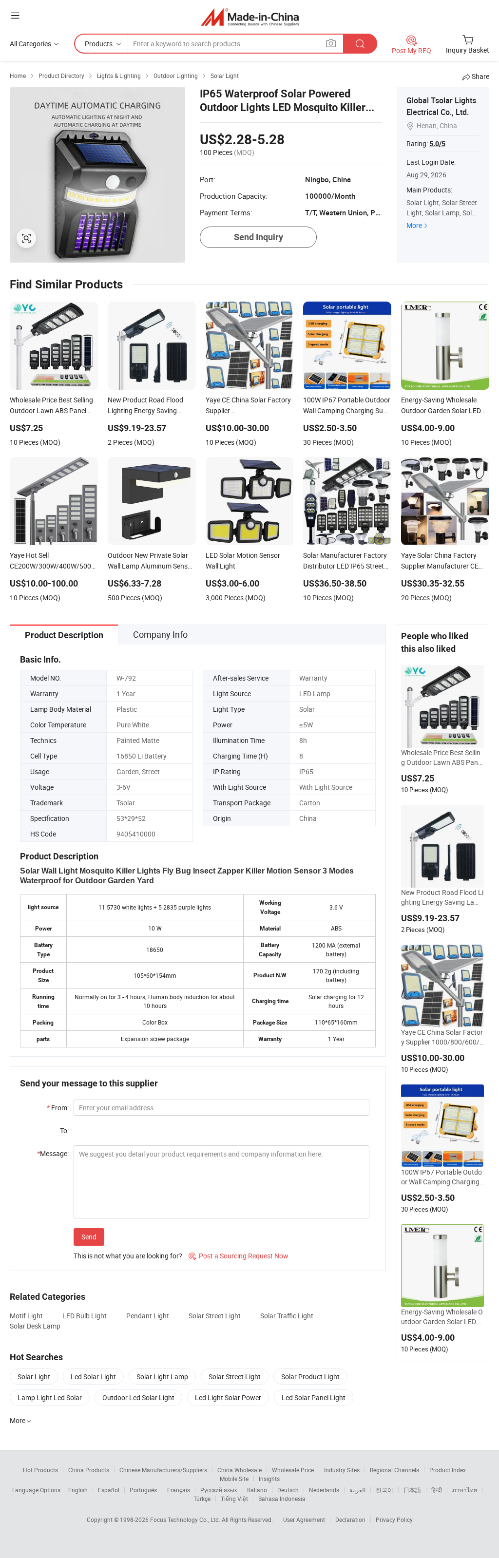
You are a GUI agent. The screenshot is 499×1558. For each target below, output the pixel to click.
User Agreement (304, 1519)
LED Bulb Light (84, 1315)
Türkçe (202, 1498)
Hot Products (40, 1470)
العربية (357, 1490)
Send (88, 1236)
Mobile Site (234, 1478)
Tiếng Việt (234, 1498)
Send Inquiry (258, 237)
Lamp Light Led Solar (50, 1397)
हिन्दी (436, 1490)
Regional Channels (394, 1470)
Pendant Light (147, 1315)
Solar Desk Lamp (35, 1325)
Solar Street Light (215, 1315)
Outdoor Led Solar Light (138, 1397)
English (78, 1490)
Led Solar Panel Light (313, 1397)
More (414, 225)
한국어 (384, 1490)
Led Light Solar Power (228, 1397)
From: (58, 1107)
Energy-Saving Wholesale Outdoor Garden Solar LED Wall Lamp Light (442, 1317)
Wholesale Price (293, 1470)
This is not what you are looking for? (128, 1255)
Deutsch (288, 1490)
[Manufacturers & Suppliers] (250, 16)
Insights (269, 1478)
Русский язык (218, 1490)
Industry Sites (342, 1470)
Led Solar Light (93, 1376)
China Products (88, 1470)
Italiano (257, 1490)
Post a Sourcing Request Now (238, 1255)
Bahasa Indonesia (282, 1498)
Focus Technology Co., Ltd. (186, 1519)
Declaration (350, 1519)
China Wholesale (239, 1470)
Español (108, 1490)
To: (64, 1130)
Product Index (447, 1470)
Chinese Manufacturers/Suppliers (163, 1470)
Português (143, 1490)
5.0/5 (437, 144)
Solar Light (34, 1376)
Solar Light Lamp (162, 1376)
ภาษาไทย (464, 1490)
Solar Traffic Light (286, 1315)
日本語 (412, 1490)
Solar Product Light (310, 1376)
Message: (53, 1153)
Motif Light (26, 1315)
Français (178, 1490)
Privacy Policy (394, 1519)
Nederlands (324, 1490)
